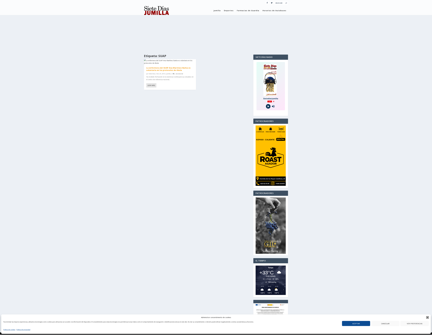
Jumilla (217, 11)
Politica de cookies (9, 330)
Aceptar (356, 323)
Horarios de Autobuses (274, 11)
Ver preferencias (414, 323)
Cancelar (385, 323)
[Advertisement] (216, 33)
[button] (427, 317)
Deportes (229, 11)
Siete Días (152, 74)
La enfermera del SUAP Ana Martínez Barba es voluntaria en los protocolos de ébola (168, 69)
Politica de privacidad (23, 330)
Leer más (151, 85)
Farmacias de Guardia (248, 11)
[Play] (268, 106)
